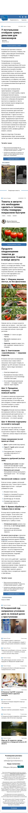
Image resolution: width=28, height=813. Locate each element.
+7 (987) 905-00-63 (12, 786)
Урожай (14, 215)
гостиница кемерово (7, 597)
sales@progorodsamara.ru (13, 761)
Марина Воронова (12, 221)
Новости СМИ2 (5, 164)
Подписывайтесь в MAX (14, 45)
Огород (9, 215)
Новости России (6, 638)
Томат (3, 215)
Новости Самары (7, 26)
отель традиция (5, 162)
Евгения (4, 40)
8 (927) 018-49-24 (13, 758)
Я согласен (14, 808)
